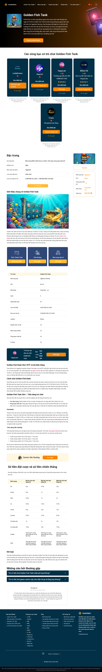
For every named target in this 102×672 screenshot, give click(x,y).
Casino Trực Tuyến (29, 4)
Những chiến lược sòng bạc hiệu (50, 625)
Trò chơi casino (74, 4)
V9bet (28, 625)
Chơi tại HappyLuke (39, 85)
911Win (29, 632)
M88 (28, 623)
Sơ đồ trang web (68, 625)
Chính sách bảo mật (69, 621)
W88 (28, 621)
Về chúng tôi (67, 623)
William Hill (29, 643)
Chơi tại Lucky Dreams (33, 40)
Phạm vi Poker (46, 628)
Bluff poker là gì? (46, 617)
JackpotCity (30, 645)
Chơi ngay (62, 89)
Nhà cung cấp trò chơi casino (14, 619)
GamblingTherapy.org (61, 670)
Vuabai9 (29, 619)
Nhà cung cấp (41, 4)
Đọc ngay (37, 261)
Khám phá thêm (17, 261)
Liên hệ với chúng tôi (69, 619)
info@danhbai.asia (83, 634)
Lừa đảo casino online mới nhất (50, 623)
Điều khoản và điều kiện (69, 617)
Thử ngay (58, 261)
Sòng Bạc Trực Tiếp (12, 621)
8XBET (28, 630)
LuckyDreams (30, 639)
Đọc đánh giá (17, 80)
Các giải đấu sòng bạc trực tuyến (50, 619)
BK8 (28, 628)
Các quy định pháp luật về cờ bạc (50, 621)
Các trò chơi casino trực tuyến (14, 625)
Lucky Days (30, 636)
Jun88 (28, 617)
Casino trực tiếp (53, 4)
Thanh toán (64, 4)
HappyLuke (30, 634)
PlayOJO (29, 641)
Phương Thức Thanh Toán (13, 623)
